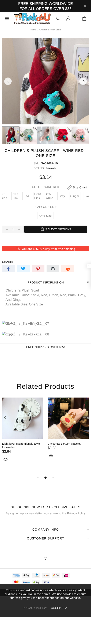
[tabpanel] (23, 434)
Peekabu (32, 18)
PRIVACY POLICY (35, 608)
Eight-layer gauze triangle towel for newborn (21, 445)
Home (33, 30)
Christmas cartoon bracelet (64, 443)
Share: (7, 261)
